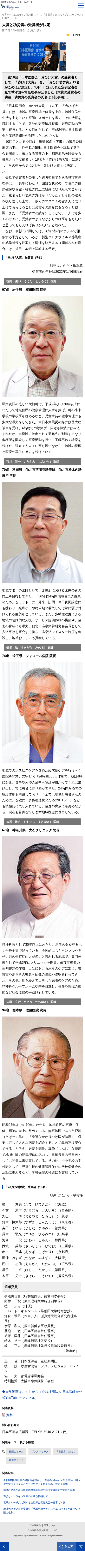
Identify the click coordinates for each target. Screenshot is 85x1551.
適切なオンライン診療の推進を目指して (25, 1496)
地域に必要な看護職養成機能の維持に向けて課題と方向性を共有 (39, 1490)
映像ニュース (16, 1459)
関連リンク (49, 1525)
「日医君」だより (66, 1451)
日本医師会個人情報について (42, 1530)
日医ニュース (16, 1451)
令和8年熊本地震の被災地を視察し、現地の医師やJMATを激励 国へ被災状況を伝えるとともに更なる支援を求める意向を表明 (41, 1482)
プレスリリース (39, 1451)
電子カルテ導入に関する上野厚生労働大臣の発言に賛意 (34, 1502)
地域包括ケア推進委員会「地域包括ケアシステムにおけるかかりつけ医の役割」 (41, 1510)
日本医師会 (35, 1525)
